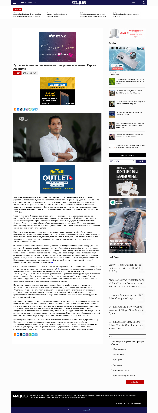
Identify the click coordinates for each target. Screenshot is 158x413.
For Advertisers (136, 403)
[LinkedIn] (24, 109)
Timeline (112, 43)
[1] (51, 260)
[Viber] (27, 109)
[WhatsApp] (30, 109)
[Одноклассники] (15, 109)
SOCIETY (17, 73)
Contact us (118, 403)
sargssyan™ (86, 410)
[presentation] (136, 15)
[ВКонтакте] (18, 109)
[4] (74, 276)
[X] (21, 109)
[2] (52, 262)
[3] (58, 269)
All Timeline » (127, 155)
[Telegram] (36, 109)
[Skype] (33, 109)
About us (126, 403)
